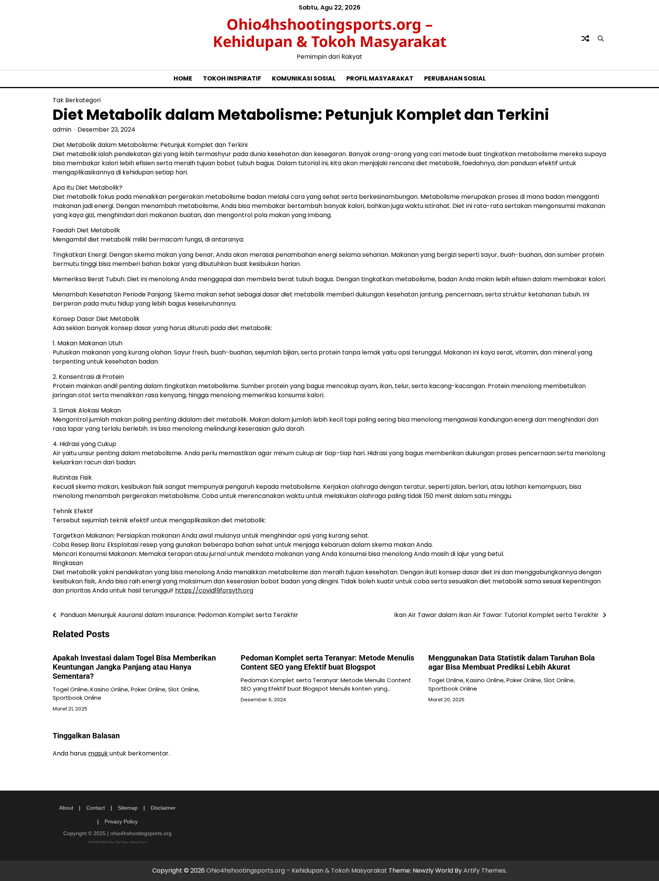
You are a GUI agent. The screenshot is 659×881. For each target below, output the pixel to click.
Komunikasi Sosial (304, 78)
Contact (95, 808)
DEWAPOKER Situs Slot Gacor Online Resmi (118, 842)
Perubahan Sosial (455, 78)
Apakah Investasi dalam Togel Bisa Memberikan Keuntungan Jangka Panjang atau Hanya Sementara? (134, 667)
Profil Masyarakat (379, 78)
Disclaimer (163, 808)
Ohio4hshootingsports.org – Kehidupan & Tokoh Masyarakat (330, 32)
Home (183, 78)
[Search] (600, 38)
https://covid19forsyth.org (214, 590)
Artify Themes (484, 870)
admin (62, 129)
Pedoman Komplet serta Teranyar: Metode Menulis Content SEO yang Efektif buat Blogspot (327, 662)
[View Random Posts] (585, 38)
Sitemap (128, 808)
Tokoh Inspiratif (232, 78)
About (66, 808)
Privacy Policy (121, 821)
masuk (98, 753)
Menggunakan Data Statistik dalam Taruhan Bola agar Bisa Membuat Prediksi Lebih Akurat (511, 662)
